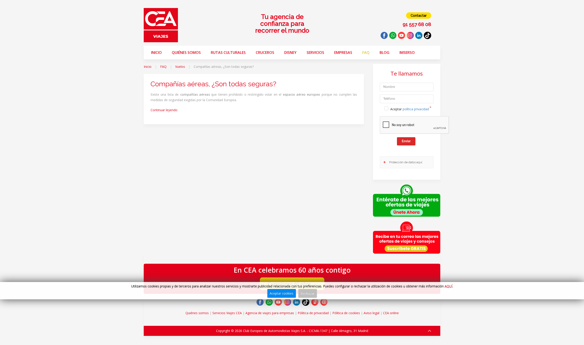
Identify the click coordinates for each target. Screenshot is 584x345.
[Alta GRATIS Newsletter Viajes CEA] (406, 237)
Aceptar (409, 109)
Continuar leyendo (164, 110)
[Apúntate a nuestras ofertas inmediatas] (406, 200)
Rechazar (307, 293)
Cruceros (265, 52)
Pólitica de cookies (346, 313)
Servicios (315, 52)
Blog (384, 52)
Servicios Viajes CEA (227, 313)
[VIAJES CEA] (161, 25)
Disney (290, 52)
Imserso (407, 52)
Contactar (419, 15)
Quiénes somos (186, 52)
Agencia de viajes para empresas (269, 313)
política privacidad (416, 109)
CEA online (391, 313)
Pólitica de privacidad (313, 313)
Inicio (156, 52)
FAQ (366, 52)
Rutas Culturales (228, 52)
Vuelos (180, 66)
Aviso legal (371, 313)
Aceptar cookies (281, 293)
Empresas (343, 52)
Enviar (406, 141)
